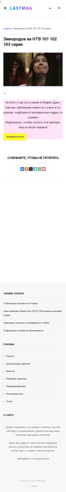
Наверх (33, 486)
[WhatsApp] (39, 169)
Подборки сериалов (16, 378)
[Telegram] (35, 169)
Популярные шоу (14, 394)
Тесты (9, 401)
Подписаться (14, 137)
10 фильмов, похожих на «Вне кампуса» (23, 330)
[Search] (57, 8)
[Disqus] (33, 225)
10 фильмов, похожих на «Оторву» (20, 303)
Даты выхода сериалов (18, 364)
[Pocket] (44, 169)
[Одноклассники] (26, 169)
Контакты (41, 481)
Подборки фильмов (16, 386)
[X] (31, 169)
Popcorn (10, 356)
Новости (10, 371)
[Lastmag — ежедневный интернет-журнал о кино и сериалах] (21, 8)
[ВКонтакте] (22, 169)
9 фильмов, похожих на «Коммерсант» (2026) (26, 323)
